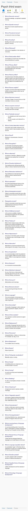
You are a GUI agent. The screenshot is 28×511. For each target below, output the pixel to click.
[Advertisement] (14, 492)
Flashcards (9, 2)
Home (3, 2)
